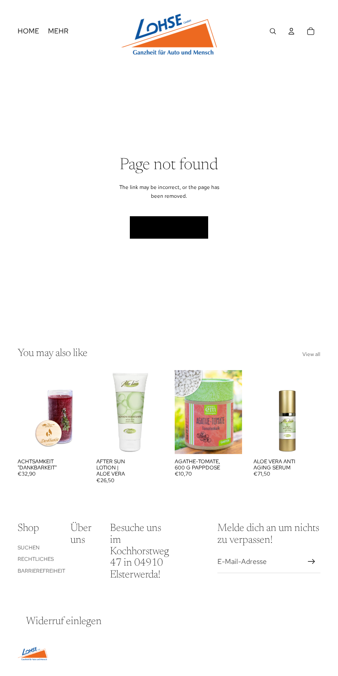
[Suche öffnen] (273, 31)
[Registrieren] (311, 562)
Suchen (29, 547)
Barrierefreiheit (41, 570)
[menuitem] (58, 31)
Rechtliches (36, 559)
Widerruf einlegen (64, 621)
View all (311, 354)
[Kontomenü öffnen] (291, 31)
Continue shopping (169, 227)
